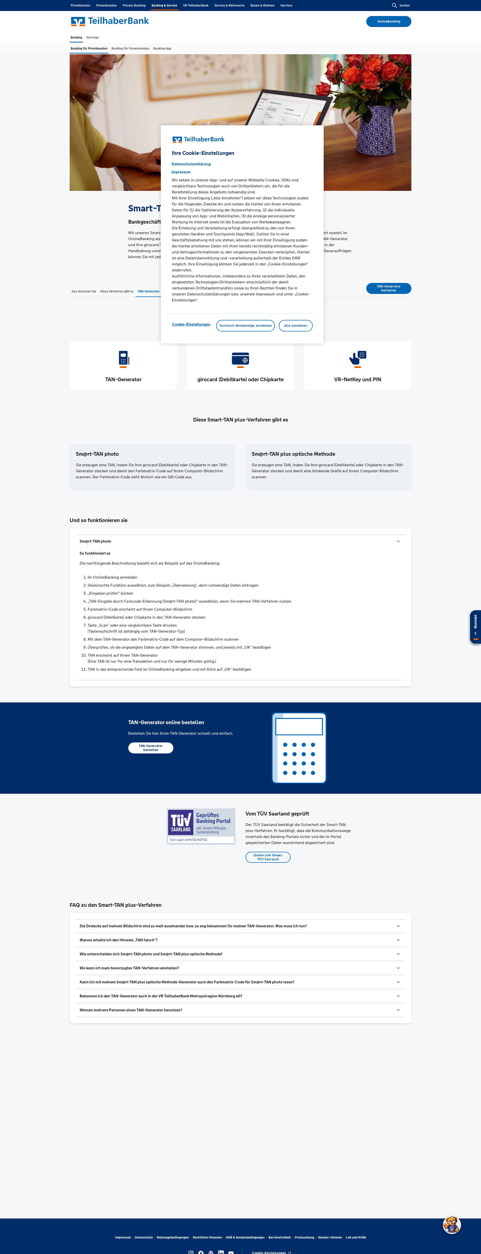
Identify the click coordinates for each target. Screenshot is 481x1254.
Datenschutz (144, 1237)
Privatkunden (80, 6)
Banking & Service (164, 6)
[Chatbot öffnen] (452, 1225)
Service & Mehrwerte (229, 6)
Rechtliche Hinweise (207, 1237)
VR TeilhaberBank (195, 6)
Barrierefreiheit (280, 1237)
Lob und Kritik (356, 1237)
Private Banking (134, 6)
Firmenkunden (106, 6)
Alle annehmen (295, 326)
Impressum (123, 1237)
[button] (240, 541)
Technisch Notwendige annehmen (245, 326)
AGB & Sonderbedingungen (245, 1237)
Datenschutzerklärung (191, 164)
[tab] (76, 38)
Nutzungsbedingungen (173, 1237)
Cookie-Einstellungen (191, 324)
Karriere (286, 6)
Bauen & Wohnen (263, 6)
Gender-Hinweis (330, 1237)
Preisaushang (304, 1237)
